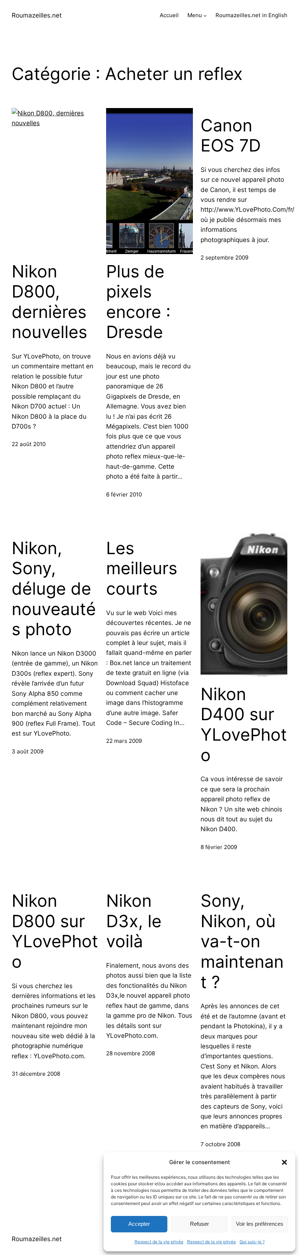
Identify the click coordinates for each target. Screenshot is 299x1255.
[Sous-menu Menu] (205, 15)
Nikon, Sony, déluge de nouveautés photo (54, 589)
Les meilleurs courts (141, 568)
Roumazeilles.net (37, 15)
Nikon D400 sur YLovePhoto (244, 724)
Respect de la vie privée (159, 1241)
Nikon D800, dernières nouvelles (49, 301)
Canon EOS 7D (231, 135)
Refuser (199, 1224)
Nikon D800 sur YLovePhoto (55, 931)
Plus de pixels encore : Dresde (138, 301)
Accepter (139, 1224)
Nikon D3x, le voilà (134, 921)
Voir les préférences (259, 1224)
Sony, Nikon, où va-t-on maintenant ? (242, 941)
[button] (284, 1162)
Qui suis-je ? (252, 1241)
